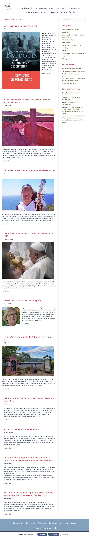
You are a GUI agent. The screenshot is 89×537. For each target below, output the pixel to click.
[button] (66, 8)
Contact (45, 12)
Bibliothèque (32, 12)
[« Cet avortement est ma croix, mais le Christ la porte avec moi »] (28, 127)
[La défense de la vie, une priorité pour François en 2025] (28, 260)
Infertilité (65, 50)
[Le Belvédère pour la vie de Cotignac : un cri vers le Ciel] (28, 361)
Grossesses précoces (69, 83)
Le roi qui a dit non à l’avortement (20, 26)
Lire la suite (46, 73)
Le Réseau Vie (27, 8)
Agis (63, 8)
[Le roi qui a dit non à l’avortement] (21, 60)
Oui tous (42, 534)
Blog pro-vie (41, 8)
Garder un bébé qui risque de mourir (21, 429)
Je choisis (65, 534)
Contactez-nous (55, 523)
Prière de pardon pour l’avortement (73, 71)
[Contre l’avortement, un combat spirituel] (11, 316)
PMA (63, 56)
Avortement (66, 32)
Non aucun (54, 534)
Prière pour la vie (67, 59)
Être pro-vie (66, 42)
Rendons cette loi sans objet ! (71, 68)
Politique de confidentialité (42, 528)
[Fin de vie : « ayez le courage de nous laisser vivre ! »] (28, 195)
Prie (57, 8)
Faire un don (56, 12)
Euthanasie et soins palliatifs (71, 45)
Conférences (74, 8)
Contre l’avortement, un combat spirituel (23, 300)
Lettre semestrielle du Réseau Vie (73, 53)
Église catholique (67, 40)
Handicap (65, 48)
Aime (51, 8)
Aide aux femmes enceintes (71, 29)
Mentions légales (70, 523)
